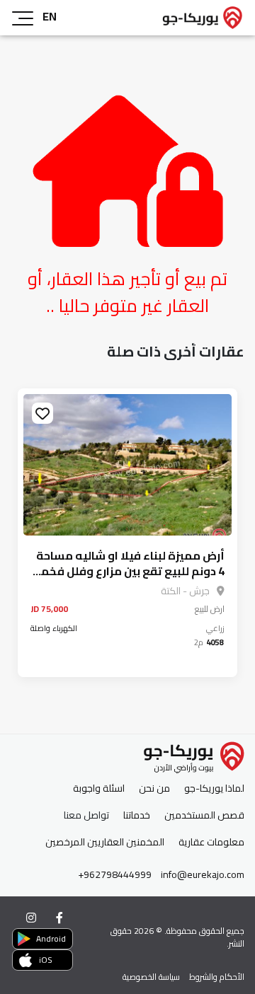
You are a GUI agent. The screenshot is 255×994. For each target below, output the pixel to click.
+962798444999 (115, 874)
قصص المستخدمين (204, 815)
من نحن (154, 788)
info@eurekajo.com (202, 874)
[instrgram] (31, 917)
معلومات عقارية (211, 842)
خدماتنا (136, 815)
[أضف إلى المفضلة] (42, 413)
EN (49, 16)
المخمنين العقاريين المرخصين (104, 842)
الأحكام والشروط (216, 977)
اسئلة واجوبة (99, 788)
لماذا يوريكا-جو (214, 788)
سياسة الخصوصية (151, 977)
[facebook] (59, 917)
